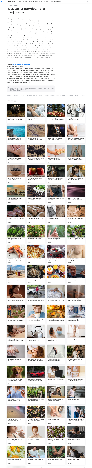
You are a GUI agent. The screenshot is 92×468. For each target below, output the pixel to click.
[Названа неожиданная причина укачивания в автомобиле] (56, 174)
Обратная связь (62, 467)
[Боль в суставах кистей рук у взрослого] (16, 354)
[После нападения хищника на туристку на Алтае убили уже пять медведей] (16, 113)
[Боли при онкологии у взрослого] (56, 375)
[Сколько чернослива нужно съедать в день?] (16, 174)
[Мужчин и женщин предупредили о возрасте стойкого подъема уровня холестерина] (76, 415)
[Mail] (2, 1)
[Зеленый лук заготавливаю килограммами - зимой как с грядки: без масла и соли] (36, 194)
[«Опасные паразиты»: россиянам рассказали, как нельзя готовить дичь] (16, 214)
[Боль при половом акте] (76, 455)
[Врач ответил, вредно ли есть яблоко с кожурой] (36, 174)
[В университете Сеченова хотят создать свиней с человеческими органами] (36, 214)
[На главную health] (7, 1)
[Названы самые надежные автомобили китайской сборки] (36, 375)
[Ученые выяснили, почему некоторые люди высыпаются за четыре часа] (56, 354)
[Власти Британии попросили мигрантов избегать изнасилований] (16, 194)
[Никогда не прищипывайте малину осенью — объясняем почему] (36, 234)
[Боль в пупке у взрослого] (76, 395)
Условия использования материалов (52, 467)
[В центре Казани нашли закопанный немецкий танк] (56, 214)
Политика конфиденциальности (84, 467)
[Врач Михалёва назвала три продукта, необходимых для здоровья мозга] (16, 254)
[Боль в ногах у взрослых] (76, 334)
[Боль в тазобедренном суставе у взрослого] (56, 194)
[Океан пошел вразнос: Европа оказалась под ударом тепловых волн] (16, 133)
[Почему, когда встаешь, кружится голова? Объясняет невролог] (76, 194)
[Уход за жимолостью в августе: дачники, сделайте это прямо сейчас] (76, 234)
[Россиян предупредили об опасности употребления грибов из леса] (36, 274)
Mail (2, 467)
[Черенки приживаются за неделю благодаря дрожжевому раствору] (36, 395)
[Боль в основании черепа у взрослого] (76, 435)
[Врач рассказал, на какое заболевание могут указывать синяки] (76, 154)
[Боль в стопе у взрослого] (56, 415)
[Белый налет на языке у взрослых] (36, 435)
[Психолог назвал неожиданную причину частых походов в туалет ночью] (76, 375)
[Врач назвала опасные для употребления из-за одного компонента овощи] (16, 234)
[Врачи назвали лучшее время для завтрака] (56, 274)
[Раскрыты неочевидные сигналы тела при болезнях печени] (76, 133)
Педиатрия (16, 5)
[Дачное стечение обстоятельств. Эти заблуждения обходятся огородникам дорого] (16, 314)
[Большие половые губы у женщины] (36, 113)
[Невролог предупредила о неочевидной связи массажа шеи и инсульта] (16, 334)
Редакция (42, 467)
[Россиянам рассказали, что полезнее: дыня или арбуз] (16, 455)
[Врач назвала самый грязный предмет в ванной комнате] (76, 294)
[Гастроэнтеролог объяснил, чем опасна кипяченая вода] (36, 334)
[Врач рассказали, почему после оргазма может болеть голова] (76, 214)
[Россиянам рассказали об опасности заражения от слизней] (56, 314)
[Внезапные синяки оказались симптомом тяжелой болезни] (16, 154)
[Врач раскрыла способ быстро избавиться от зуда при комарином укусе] (16, 415)
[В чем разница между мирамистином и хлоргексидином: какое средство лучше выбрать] (56, 334)
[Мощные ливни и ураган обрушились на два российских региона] (36, 294)
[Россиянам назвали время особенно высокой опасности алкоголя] (16, 274)
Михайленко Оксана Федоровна (21, 64)
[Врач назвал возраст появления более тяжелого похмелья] (76, 274)
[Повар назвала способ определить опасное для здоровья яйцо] (56, 154)
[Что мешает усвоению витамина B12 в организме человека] (36, 415)
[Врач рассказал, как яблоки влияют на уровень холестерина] (56, 113)
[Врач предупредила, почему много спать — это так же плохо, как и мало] (56, 294)
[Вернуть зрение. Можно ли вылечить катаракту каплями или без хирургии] (36, 354)
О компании (6, 467)
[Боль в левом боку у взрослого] (36, 455)
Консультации (9, 5)
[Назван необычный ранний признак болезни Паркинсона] (56, 234)
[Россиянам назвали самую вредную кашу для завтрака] (56, 254)
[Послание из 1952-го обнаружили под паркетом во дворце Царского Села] (36, 133)
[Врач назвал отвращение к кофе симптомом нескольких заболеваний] (36, 314)
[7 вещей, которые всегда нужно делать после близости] (76, 174)
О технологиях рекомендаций (71, 467)
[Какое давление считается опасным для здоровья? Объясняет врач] (76, 113)
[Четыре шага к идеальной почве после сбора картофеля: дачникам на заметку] (36, 154)
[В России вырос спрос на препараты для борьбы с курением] (16, 395)
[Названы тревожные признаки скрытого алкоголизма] (56, 395)
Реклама (10, 467)
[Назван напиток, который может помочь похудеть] (76, 354)
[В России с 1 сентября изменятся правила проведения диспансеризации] (76, 314)
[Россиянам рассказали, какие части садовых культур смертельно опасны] (56, 455)
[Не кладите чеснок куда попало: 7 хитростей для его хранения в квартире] (56, 435)
